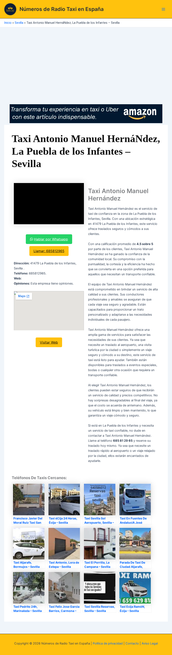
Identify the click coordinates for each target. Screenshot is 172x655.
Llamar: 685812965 (49, 251)
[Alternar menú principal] (163, 9)
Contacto (132, 643)
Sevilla (19, 23)
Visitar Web (49, 342)
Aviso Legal (150, 643)
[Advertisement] (86, 58)
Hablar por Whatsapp (51, 239)
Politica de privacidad (108, 643)
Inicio (8, 23)
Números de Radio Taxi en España (62, 9)
